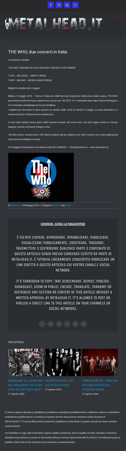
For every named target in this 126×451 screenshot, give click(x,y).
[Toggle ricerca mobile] (112, 21)
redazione (16, 205)
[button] (10, 372)
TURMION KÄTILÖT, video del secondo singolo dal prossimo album (100, 385)
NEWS (55, 205)
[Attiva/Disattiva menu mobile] (119, 21)
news (68, 205)
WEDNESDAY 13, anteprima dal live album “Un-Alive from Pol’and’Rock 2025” (25, 385)
